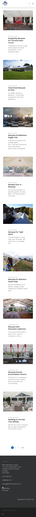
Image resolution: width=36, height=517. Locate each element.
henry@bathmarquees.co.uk (11, 484)
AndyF (8, 12)
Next (23, 447)
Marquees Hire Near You (25, 499)
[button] (33, 3)
